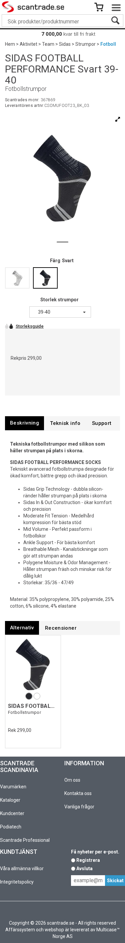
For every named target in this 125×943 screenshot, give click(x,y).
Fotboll (108, 44)
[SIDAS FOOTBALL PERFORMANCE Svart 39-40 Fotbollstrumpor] (33, 664)
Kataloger (10, 800)
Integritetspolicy (17, 882)
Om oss (72, 780)
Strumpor (85, 44)
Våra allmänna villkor (22, 868)
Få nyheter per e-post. (95, 851)
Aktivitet (28, 44)
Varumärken (13, 786)
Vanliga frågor (79, 806)
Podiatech (10, 826)
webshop (54, 929)
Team (48, 44)
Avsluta (84, 868)
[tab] (24, 423)
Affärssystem (20, 929)
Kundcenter (12, 813)
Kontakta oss (78, 793)
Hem (10, 44)
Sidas (65, 44)
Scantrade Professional (25, 840)
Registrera (88, 860)
